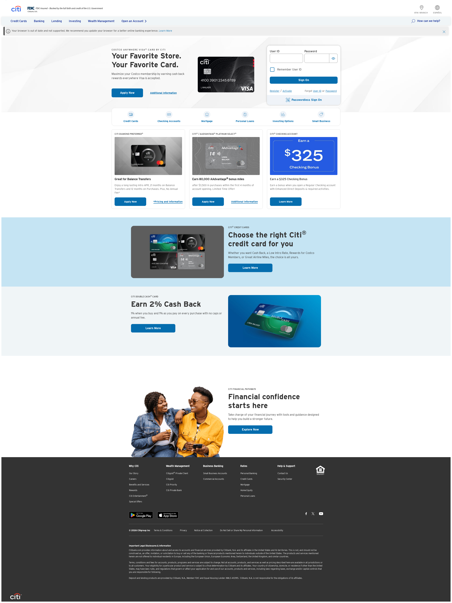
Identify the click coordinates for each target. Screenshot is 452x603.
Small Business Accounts (215, 473)
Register (274, 91)
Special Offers (135, 501)
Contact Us (283, 473)
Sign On (303, 80)
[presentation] (61, 11)
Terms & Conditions (163, 530)
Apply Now (131, 94)
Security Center (285, 479)
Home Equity (246, 490)
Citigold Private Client (177, 473)
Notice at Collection (203, 530)
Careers (132, 479)
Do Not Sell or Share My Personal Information (241, 530)
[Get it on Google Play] (141, 515)
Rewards (133, 490)
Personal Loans (247, 496)
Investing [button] (75, 21)
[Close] (444, 31)
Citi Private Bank (174, 490)
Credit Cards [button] (19, 21)
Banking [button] (39, 21)
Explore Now (257, 429)
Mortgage (244, 484)
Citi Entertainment (138, 495)
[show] (333, 58)
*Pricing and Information (167, 201)
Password (331, 91)
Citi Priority (171, 484)
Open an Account (132, 21)
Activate (287, 91)
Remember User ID (289, 69)
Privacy (183, 530)
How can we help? (428, 21)
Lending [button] (56, 21)
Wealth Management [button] (101, 21)
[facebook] (306, 514)
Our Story (133, 473)
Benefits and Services (139, 484)
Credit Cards (246, 479)
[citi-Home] (16, 9)
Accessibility (277, 530)
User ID (317, 91)
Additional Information (165, 92)
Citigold (170, 479)
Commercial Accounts (213, 479)
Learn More (165, 30)
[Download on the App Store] (168, 515)
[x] (313, 514)
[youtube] (321, 514)
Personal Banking (248, 473)
